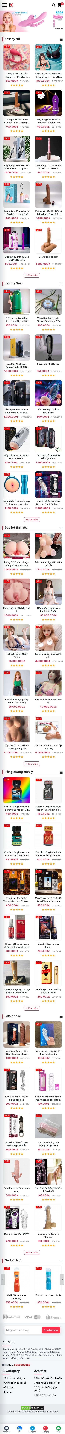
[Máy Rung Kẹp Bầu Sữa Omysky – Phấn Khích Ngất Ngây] (48, 103)
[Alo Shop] (12, 5)
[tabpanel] (32, 21)
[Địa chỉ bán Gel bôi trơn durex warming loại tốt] (16, 1279)
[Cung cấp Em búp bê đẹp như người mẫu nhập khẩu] (48, 637)
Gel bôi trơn (13, 1260)
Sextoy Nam (14, 283)
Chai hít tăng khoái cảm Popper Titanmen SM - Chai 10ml (16, 855)
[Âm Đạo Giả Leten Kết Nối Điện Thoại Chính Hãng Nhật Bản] (48, 439)
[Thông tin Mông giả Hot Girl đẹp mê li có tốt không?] (16, 592)
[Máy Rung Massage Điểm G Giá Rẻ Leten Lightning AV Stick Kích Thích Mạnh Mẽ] (16, 149)
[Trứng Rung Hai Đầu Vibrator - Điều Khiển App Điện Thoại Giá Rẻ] (16, 57)
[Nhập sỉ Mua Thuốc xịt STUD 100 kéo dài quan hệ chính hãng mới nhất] (48, 882)
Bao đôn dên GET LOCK (16, 1233)
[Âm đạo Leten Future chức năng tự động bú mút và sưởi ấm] (16, 393)
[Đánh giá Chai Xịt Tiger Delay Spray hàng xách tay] (48, 927)
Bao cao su (13, 1016)
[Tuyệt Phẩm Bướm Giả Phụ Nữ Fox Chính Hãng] (48, 347)
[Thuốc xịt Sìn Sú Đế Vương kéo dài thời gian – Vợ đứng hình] (16, 882)
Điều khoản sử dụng (14, 1378)
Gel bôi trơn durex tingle (48, 1295)
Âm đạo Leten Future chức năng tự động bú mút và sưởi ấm (16, 412)
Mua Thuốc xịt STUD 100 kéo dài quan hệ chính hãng (48, 901)
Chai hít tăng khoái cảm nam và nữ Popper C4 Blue (16, 809)
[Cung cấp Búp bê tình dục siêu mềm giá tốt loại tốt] (48, 546)
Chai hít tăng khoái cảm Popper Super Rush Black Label (48, 809)
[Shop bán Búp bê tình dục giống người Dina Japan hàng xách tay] (16, 683)
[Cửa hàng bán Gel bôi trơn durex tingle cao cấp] (48, 1279)
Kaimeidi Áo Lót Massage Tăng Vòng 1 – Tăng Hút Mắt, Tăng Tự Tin (48, 76)
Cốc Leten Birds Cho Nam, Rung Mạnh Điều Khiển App (16, 321)
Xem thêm (33, 275)
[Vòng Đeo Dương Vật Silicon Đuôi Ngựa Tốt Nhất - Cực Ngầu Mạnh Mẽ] (48, 302)
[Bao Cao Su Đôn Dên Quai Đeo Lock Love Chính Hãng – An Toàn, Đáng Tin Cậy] (16, 1034)
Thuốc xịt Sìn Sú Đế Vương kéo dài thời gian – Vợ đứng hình (16, 901)
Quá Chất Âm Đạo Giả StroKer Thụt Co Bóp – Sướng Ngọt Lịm (48, 504)
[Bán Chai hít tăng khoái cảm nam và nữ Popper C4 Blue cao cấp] (16, 790)
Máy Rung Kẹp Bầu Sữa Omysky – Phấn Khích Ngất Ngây (48, 122)
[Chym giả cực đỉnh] (48, 240)
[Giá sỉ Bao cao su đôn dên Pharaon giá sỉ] (48, 1217)
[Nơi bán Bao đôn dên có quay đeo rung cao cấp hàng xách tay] (16, 1126)
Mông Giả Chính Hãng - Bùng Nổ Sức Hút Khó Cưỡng (16, 565)
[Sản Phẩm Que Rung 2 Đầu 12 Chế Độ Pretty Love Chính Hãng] (16, 240)
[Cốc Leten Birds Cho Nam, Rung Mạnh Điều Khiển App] (16, 302)
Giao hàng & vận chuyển (49, 1378)
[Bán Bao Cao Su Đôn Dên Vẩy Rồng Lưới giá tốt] (48, 1172)
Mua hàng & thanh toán (48, 1382)
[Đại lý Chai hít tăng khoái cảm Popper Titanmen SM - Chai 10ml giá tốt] (16, 836)
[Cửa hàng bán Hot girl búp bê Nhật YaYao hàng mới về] (16, 637)
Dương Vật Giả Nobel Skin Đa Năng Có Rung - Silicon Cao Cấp (16, 122)
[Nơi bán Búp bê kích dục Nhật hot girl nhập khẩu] (48, 683)
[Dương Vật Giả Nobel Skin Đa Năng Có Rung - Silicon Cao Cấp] (16, 103)
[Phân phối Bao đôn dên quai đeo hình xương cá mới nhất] (16, 1080)
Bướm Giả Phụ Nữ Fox (48, 363)
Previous (3, 1279)
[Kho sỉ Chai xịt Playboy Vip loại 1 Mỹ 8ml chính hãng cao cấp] (16, 973)
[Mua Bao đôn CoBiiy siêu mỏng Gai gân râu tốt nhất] (48, 1126)
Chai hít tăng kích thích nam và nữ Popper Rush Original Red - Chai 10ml (48, 855)
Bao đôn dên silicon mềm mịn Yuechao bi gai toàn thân (48, 1099)
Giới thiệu (9, 1387)
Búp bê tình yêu (16, 527)
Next (62, 1279)
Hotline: (17, 1364)
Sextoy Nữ (12, 39)
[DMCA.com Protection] (32, 1407)
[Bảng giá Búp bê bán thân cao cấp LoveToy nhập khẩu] (48, 729)
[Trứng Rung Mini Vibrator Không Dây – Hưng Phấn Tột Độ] (16, 194)
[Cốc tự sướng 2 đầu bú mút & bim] (48, 393)
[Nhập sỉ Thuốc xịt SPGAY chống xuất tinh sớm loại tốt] (48, 973)
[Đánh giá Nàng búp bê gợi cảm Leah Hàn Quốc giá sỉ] (48, 592)
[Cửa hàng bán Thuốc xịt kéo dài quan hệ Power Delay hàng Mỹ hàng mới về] (16, 927)
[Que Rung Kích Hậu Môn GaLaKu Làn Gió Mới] (48, 149)
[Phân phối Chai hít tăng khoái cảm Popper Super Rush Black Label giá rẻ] (48, 790)
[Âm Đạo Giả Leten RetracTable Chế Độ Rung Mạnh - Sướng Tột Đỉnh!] (16, 347)
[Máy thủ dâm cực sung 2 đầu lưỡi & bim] (16, 439)
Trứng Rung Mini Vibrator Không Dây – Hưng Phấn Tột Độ (17, 214)
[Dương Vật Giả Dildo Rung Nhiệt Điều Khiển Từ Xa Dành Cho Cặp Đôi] (48, 194)
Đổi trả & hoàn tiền (46, 1395)
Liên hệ (8, 1392)
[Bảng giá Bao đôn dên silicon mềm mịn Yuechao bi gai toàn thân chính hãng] (48, 1080)
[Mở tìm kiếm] (53, 5)
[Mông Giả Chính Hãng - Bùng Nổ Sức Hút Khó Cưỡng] (16, 546)
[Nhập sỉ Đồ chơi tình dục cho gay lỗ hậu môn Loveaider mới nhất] (16, 484)
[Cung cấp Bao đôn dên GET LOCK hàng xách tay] (16, 1217)
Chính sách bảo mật (15, 1382)
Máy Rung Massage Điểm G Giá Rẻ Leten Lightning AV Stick (17, 168)
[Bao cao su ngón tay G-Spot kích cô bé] (48, 1034)
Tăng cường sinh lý (19, 772)
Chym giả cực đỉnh (48, 256)
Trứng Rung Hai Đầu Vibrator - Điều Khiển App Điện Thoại (17, 76)
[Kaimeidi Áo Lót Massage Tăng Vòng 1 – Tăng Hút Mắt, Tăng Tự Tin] (48, 57)
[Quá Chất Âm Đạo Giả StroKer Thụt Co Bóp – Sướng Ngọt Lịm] (48, 484)
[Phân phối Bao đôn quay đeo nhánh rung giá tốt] (16, 1172)
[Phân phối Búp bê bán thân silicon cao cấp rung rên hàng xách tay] (16, 729)
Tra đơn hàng (51, 1330)
